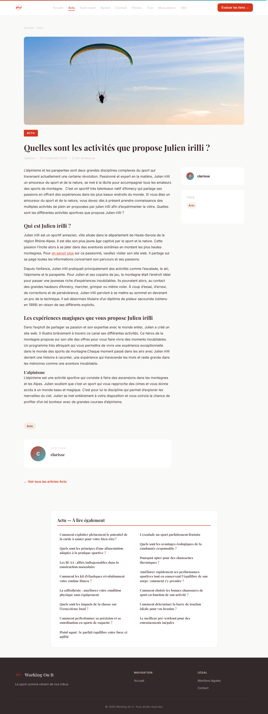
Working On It (39, 675)
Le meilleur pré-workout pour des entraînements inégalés (165, 620)
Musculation (167, 7)
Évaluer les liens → (235, 7)
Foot (150, 7)
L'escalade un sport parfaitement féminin (170, 534)
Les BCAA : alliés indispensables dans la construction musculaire (89, 564)
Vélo (184, 7)
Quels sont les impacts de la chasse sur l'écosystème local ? (88, 606)
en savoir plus (63, 253)
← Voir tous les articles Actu (45, 482)
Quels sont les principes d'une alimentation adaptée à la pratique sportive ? (91, 550)
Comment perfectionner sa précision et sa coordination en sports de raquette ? (90, 620)
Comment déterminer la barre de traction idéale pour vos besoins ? (170, 606)
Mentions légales (209, 680)
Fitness (137, 7)
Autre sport (88, 7)
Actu (71, 7)
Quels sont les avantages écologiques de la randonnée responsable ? (171, 546)
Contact (203, 688)
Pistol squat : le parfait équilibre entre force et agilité (93, 634)
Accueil (58, 7)
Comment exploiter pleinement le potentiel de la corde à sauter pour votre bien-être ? (94, 536)
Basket (105, 7)
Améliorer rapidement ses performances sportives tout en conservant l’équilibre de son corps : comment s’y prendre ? (173, 576)
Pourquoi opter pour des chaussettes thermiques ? (166, 560)
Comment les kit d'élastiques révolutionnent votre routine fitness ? (92, 578)
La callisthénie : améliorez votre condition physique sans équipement (90, 592)
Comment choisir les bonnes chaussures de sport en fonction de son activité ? (171, 592)
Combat (121, 7)
